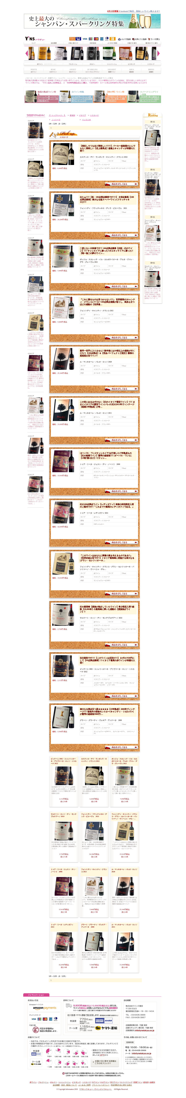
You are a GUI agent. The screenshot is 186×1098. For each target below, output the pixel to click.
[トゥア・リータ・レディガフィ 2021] (36, 492)
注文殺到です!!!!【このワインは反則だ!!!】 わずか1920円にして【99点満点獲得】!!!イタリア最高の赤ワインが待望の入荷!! (36, 145)
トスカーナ (94, 115)
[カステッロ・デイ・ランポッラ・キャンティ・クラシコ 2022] (36, 176)
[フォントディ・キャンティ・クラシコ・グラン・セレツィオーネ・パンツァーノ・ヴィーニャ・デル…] (62, 572)
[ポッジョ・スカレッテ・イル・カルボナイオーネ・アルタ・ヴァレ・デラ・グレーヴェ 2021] (36, 213)
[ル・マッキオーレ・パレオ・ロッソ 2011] (62, 419)
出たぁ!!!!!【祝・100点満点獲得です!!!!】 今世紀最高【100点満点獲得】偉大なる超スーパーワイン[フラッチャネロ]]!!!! (36, 299)
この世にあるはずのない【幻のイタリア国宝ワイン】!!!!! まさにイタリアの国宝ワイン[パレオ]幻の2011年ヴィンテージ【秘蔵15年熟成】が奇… (107, 404)
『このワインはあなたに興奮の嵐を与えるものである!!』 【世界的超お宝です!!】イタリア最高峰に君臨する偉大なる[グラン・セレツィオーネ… (107, 558)
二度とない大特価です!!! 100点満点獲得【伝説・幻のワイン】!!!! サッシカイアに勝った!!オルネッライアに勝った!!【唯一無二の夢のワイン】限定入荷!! (35, 222)
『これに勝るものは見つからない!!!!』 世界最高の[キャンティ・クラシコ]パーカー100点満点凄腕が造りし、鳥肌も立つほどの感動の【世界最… (107, 302)
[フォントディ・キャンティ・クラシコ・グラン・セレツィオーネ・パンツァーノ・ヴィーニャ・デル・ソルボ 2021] (36, 330)
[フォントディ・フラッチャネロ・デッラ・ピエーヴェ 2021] (36, 292)
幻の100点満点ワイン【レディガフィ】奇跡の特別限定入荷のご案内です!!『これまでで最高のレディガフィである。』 (36, 498)
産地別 (72, 115)
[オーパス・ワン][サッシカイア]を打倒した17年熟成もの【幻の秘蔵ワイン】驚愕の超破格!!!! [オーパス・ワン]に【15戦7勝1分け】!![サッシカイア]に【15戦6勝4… (36, 380)
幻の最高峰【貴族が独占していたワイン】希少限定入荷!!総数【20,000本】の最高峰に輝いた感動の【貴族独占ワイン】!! (36, 262)
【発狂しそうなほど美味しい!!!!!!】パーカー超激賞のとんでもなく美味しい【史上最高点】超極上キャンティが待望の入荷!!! (36, 183)
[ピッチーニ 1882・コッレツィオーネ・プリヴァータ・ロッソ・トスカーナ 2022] (36, 138)
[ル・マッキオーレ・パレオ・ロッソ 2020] (36, 453)
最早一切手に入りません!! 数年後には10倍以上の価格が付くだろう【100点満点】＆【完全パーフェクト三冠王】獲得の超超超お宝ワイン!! (36, 461)
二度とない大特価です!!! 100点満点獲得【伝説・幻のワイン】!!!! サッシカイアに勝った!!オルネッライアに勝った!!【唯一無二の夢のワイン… (106, 251)
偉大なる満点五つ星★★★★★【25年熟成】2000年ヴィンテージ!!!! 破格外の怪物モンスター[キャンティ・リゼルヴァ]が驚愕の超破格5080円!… (107, 711)
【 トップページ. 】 (57, 115)
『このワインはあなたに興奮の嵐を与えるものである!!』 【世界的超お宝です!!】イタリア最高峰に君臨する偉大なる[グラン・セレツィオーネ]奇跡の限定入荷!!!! (36, 339)
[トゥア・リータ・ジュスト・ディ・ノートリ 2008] (36, 371)
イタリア (82, 115)
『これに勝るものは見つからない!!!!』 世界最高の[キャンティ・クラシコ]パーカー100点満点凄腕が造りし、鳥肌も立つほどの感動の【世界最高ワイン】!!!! (36, 421)
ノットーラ (56, 120)
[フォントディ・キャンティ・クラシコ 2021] (36, 413)
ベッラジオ (86, 120)
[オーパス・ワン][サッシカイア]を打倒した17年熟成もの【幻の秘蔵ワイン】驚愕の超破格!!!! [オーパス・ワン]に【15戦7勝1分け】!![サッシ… (106, 455)
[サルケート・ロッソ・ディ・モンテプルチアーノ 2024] (36, 255)
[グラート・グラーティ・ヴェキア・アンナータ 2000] (62, 726)
